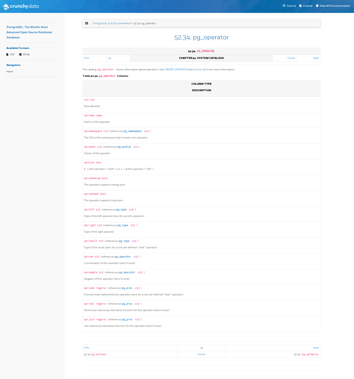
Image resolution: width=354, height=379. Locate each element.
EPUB (26, 54)
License (308, 5)
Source (291, 5)
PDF (12, 54)
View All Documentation (335, 5)
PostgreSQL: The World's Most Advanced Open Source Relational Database (29, 32)
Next (316, 58)
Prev (86, 58)
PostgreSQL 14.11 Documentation (112, 23)
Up (109, 58)
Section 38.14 (201, 69)
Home (9, 71)
